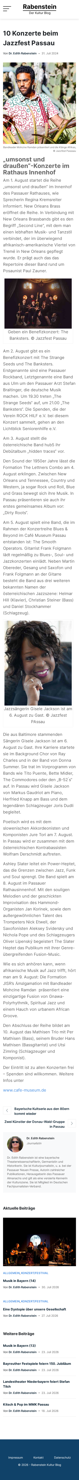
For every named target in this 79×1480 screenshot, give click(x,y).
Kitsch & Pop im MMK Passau (26, 1404)
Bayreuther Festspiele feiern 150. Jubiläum (37, 1364)
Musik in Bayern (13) (19, 1346)
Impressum (15, 1457)
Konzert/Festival (34, 1273)
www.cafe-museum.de (24, 1090)
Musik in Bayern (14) (19, 1281)
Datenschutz (62, 1457)
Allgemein (11, 1273)
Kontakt (38, 1457)
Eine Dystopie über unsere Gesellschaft (34, 1309)
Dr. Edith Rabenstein (23, 53)
